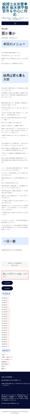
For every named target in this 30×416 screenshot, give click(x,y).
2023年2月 (4, 302)
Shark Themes (15, 413)
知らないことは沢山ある (15, 263)
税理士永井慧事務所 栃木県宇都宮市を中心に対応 (15, 9)
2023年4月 (4, 298)
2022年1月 (4, 332)
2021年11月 (4, 337)
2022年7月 (4, 318)
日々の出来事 (5, 359)
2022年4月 (5, 325)
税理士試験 (5, 29)
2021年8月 (4, 344)
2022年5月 (4, 323)
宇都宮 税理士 (6, 357)
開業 (3, 368)
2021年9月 (4, 341)
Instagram (7, 288)
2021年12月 (4, 335)
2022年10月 (5, 312)
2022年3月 (4, 328)
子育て (3, 355)
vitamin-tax (14, 38)
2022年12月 (5, 307)
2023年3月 (4, 300)
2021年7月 (4, 346)
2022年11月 (4, 309)
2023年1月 (4, 305)
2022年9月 (4, 314)
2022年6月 (4, 321)
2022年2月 (4, 330)
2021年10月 (4, 339)
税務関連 (4, 361)
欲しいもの (15, 265)
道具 (3, 366)
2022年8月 (4, 316)
